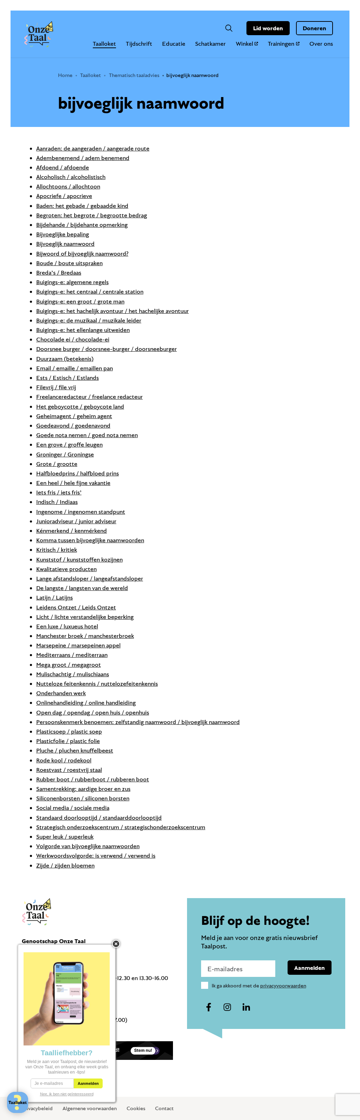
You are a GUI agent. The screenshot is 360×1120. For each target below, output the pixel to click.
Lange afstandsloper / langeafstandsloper (89, 578)
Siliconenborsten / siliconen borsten (82, 798)
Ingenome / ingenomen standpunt (80, 511)
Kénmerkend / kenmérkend (71, 530)
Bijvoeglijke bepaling (62, 234)
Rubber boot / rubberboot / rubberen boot (92, 779)
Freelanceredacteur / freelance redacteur (89, 396)
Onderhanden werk (61, 693)
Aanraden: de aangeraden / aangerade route (92, 148)
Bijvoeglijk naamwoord (65, 243)
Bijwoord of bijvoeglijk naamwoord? (82, 253)
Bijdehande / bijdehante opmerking (82, 224)
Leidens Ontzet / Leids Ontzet (76, 607)
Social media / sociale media (72, 807)
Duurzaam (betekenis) (65, 358)
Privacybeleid (37, 1108)
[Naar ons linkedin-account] (246, 1007)
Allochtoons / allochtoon (68, 186)
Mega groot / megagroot (68, 664)
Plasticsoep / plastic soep (69, 731)
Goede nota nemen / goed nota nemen (87, 435)
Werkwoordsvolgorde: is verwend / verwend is (95, 855)
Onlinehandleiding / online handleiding (86, 702)
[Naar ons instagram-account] (227, 1007)
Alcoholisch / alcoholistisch (70, 176)
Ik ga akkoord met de (259, 985)
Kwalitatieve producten (66, 568)
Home (65, 75)
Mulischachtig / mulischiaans (72, 674)
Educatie (173, 43)
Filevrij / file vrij (56, 387)
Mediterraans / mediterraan (72, 654)
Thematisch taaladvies (134, 75)
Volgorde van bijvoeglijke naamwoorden (88, 846)
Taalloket (104, 43)
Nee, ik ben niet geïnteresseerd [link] (67, 1094)
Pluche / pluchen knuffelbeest (74, 750)
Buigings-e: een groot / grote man (80, 301)
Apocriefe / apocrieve (64, 195)
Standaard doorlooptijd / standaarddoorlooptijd (99, 817)
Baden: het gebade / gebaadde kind (82, 205)
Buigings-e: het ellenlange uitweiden (83, 329)
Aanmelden (309, 967)
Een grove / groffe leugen (69, 444)
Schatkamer (210, 43)
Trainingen (281, 43)
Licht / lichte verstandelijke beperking (85, 616)
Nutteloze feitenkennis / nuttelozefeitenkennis (97, 683)
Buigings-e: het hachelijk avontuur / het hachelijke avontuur (112, 310)
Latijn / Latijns (54, 597)
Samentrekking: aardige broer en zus (83, 788)
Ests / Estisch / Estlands (67, 377)
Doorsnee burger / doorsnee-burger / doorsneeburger (106, 348)
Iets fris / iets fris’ (59, 492)
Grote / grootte (56, 463)
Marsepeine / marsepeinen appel (78, 645)
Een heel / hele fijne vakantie (73, 482)
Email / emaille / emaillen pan (74, 368)
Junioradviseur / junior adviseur (76, 521)
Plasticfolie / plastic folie (68, 740)
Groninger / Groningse (65, 454)
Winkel (244, 43)
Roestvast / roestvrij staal (69, 769)
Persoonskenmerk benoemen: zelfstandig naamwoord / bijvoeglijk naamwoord (138, 721)
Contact (164, 1108)
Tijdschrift (139, 43)
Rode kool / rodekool (63, 760)
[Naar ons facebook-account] (209, 1007)
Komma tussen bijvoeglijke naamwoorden (90, 540)
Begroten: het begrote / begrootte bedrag (91, 215)
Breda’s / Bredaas (58, 272)
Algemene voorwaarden (90, 1108)
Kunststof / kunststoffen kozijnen (79, 559)
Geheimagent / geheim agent (74, 416)
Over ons (321, 43)
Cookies (136, 1108)
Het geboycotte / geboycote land (80, 406)
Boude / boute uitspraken (69, 263)
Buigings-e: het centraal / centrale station (89, 291)
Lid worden (268, 28)
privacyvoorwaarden (283, 985)
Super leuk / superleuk (65, 836)
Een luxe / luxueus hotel (67, 626)
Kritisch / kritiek (56, 549)
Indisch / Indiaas (57, 501)
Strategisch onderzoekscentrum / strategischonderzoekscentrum (120, 827)
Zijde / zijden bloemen (65, 865)
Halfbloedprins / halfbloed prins (77, 473)
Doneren (314, 28)
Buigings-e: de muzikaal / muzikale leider (88, 320)
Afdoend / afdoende (62, 167)
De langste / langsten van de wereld (82, 587)
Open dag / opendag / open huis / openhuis (92, 712)
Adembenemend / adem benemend (82, 157)
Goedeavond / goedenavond (73, 425)
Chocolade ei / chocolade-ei (72, 339)
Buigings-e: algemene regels (72, 282)
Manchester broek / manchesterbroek (85, 635)
